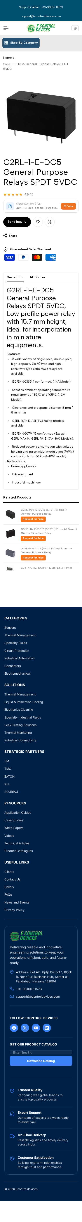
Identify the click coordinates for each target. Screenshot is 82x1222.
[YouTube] (36, 1028)
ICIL (7, 784)
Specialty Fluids (15, 643)
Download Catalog (41, 1061)
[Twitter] (25, 1028)
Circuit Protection (16, 650)
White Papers (13, 828)
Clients (9, 872)
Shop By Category (24, 43)
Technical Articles (16, 843)
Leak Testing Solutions (20, 725)
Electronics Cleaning (18, 709)
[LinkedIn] (47, 1028)
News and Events (16, 902)
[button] (38, 222)
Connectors (12, 666)
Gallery (9, 887)
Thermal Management (20, 635)
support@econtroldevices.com (41, 16)
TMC (7, 768)
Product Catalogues (18, 851)
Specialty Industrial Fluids (22, 717)
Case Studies (13, 820)
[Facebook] (14, 1028)
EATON (9, 776)
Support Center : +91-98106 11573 (41, 7)
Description (15, 277)
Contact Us (12, 879)
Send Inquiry (17, 221)
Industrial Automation (19, 658)
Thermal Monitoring (18, 732)
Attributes (37, 277)
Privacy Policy (14, 910)
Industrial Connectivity (20, 740)
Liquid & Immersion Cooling (23, 702)
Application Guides (17, 812)
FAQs (8, 894)
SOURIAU (11, 792)
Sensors (10, 627)
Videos (9, 835)
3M (6, 761)
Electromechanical (17, 673)
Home (7, 58)
